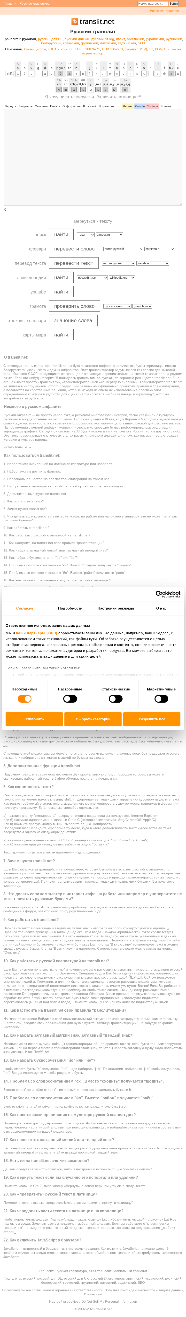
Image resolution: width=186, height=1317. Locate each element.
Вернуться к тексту (93, 221)
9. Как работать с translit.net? (26, 528)
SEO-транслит (100, 1271)
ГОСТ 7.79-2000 (60, 49)
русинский (174, 39)
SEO (141, 43)
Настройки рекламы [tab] (116, 608)
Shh (74, 80)
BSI (167, 49)
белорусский (51, 43)
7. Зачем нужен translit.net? (25, 509)
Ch (59, 80)
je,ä (105, 84)
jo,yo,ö (60, 68)
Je (105, 80)
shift (9, 73)
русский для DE (50, 39)
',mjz (98, 84)
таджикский (127, 43)
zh (69, 68)
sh (65, 84)
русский (29, 1278)
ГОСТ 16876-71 (87, 49)
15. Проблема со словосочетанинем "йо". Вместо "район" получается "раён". (64, 573)
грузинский (89, 43)
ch (59, 84)
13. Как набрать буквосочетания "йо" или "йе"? (40, 558)
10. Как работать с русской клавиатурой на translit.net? (46, 535)
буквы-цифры (35, 49)
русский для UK (77, 39)
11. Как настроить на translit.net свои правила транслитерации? (53, 543)
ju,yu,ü (114, 84)
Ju (114, 80)
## (83, 80)
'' (98, 80)
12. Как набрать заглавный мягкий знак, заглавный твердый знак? (55, 550)
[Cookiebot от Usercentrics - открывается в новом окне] (159, 594)
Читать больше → (17, 447)
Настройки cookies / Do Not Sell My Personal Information (93, 1301)
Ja (125, 80)
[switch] (70, 699)
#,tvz (82, 84)
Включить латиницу (116, 97)
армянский (135, 39)
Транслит (11, 3)
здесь (160, 1248)
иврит (120, 39)
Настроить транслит (164, 11)
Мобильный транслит (130, 1271)
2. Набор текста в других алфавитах (32, 471)
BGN (158, 49)
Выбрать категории (93, 719)
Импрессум (93, 1294)
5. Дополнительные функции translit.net (34, 494)
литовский (108, 43)
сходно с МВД (136, 49)
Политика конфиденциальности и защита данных (143, 1290)
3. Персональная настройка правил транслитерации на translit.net (56, 479)
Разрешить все (152, 719)
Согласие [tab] (24, 608)
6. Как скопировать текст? (23, 501)
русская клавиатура (31, 737)
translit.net (60, 366)
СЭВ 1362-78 (112, 49)
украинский (155, 39)
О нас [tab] (161, 608)
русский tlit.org (102, 39)
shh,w (74, 84)
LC (151, 49)
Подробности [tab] (70, 608)
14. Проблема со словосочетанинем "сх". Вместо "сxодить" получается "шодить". (67, 565)
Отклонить (34, 719)
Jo (60, 64)
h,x (171, 68)
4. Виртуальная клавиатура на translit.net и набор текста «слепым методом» (64, 486)
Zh (69, 64)
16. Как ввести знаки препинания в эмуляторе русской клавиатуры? (57, 580)
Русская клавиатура (34, 3)
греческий (71, 43)
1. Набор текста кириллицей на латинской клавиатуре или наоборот (57, 464)
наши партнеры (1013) (36, 633)
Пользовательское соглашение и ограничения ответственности (52, 1290)
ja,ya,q (125, 84)
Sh (66, 80)
